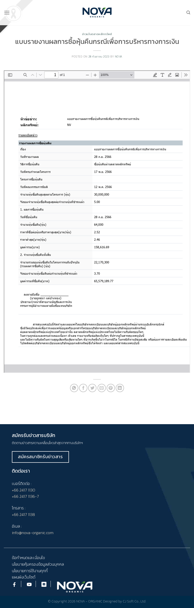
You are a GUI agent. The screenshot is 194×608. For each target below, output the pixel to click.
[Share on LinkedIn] (120, 388)
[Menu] (7, 12)
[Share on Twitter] (92, 388)
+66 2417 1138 (23, 514)
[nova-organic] (97, 12)
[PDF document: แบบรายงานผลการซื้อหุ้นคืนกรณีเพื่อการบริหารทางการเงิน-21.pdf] (97, 221)
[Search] (188, 12)
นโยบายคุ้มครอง (25, 564)
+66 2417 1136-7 (25, 496)
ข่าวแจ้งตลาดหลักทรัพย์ (97, 34)
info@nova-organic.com (33, 533)
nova (118, 56)
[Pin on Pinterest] (111, 388)
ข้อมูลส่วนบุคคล (51, 564)
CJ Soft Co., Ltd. (134, 601)
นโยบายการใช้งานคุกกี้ (30, 571)
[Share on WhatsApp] (74, 388)
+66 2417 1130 (23, 490)
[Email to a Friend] (102, 388)
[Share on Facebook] (83, 388)
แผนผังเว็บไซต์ (23, 577)
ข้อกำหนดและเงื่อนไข (28, 558)
